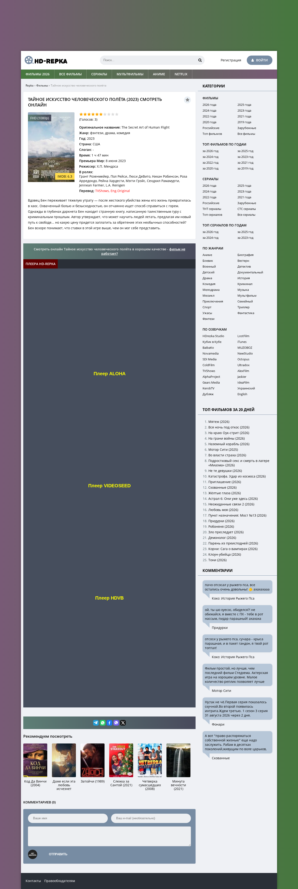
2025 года (244, 105)
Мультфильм (247, 295)
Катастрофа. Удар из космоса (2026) (237, 476)
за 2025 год (245, 151)
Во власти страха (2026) (227, 455)
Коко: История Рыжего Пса (233, 598)
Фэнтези (208, 319)
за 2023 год (245, 157)
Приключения (213, 301)
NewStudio (245, 353)
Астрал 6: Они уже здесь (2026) (233, 498)
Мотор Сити (221, 690)
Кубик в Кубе (212, 342)
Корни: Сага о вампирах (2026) (232, 549)
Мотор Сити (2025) (223, 449)
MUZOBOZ (244, 347)
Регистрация (231, 60)
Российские (211, 128)
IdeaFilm (243, 382)
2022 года (209, 116)
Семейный (245, 301)
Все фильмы (70, 74)
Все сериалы (246, 214)
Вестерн (243, 261)
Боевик (208, 261)
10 (117, 114)
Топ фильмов (212, 134)
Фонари (218, 724)
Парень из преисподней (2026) (233, 543)
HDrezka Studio (213, 336)
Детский (208, 272)
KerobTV (208, 388)
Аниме (159, 74)
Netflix (181, 74)
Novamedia (211, 353)
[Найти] (200, 60)
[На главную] (44, 60)
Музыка (243, 290)
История (243, 278)
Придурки (220, 627)
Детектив (244, 266)
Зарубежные (246, 128)
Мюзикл (208, 295)
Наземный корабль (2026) (228, 444)
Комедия (209, 284)
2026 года (209, 105)
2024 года (209, 110)
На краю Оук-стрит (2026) (228, 433)
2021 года (244, 116)
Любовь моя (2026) (223, 510)
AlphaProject (211, 377)
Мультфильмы (130, 74)
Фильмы (42, 85)
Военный (209, 266)
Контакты (33, 881)
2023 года (244, 110)
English (242, 394)
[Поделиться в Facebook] (109, 723)
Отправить (58, 854)
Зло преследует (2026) (226, 532)
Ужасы (207, 313)
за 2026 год (210, 151)
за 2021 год (245, 162)
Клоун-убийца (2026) (224, 554)
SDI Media (210, 359)
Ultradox (243, 365)
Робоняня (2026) (221, 526)
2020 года (209, 122)
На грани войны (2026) (226, 438)
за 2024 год (210, 157)
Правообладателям (59, 881)
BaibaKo (208, 347)
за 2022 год (210, 162)
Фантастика (245, 313)
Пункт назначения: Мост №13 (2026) (237, 515)
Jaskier (241, 377)
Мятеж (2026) (218, 421)
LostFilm (243, 336)
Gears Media (211, 382)
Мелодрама (211, 290)
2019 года (244, 122)
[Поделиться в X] (123, 723)
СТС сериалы (246, 209)
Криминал (244, 284)
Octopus (243, 359)
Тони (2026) (217, 560)
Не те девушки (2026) (225, 470)
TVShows (209, 371)
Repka (30, 85)
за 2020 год (210, 168)
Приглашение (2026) (224, 482)
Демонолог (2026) (222, 537)
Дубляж (208, 394)
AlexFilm (243, 371)
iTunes (242, 342)
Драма (207, 278)
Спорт (207, 307)
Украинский (246, 388)
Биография (245, 255)
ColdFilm (209, 365)
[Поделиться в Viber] (116, 723)
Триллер (243, 307)
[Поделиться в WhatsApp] (102, 723)
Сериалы (99, 74)
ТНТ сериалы (212, 209)
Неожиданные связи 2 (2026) (231, 504)
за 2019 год (245, 168)
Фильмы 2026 (38, 74)
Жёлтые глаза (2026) (224, 493)
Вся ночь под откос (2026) (228, 427)
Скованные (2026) (222, 487)
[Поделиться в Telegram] (96, 723)
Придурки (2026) (221, 521)
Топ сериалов (212, 214)
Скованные (221, 758)
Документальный (250, 272)
